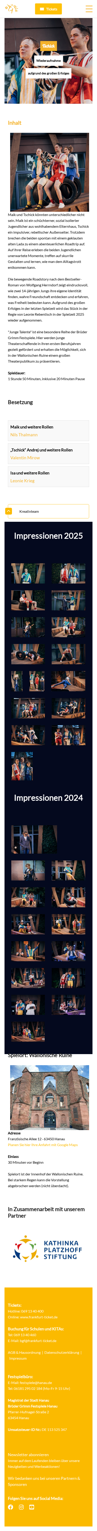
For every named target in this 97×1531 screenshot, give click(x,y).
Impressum (18, 1358)
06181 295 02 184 (28, 1388)
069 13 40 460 (25, 1335)
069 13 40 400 (32, 1311)
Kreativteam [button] (29, 511)
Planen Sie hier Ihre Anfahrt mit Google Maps (43, 1145)
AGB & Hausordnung (24, 1352)
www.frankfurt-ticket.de (39, 1317)
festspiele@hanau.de (36, 1382)
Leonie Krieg (22, 480)
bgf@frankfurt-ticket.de (38, 1340)
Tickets (51, 9)
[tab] (48, 511)
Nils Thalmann (24, 434)
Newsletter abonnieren (28, 1454)
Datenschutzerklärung (61, 1352)
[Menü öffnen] (89, 9)
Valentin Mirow (25, 457)
